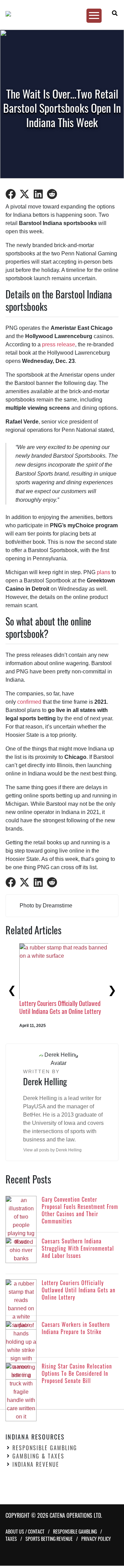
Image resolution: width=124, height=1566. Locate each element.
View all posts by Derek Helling (52, 1150)
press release (58, 344)
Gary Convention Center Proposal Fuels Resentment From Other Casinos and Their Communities (56, 1011)
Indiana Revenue (35, 1465)
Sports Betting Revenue (49, 1539)
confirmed (29, 702)
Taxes (11, 1539)
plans (103, 572)
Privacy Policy (96, 1539)
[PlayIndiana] (59, 14)
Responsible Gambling (44, 1448)
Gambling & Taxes (38, 1456)
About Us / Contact (25, 1531)
